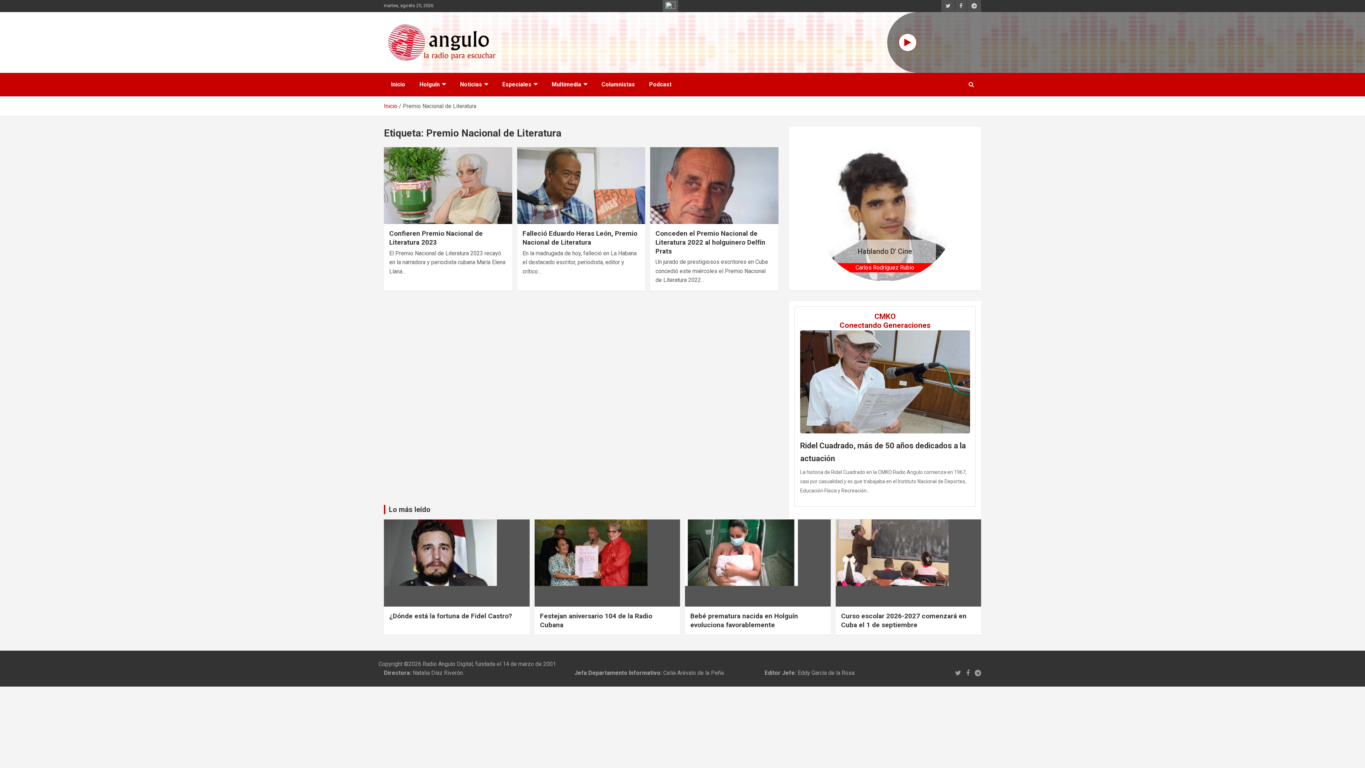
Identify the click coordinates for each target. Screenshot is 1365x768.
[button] (823, 208)
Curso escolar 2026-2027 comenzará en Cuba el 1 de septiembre (904, 620)
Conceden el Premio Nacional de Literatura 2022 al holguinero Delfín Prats (710, 242)
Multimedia (566, 84)
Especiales (516, 84)
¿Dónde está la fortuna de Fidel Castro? (450, 616)
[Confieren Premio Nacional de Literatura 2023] (448, 185)
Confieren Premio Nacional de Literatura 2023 (436, 237)
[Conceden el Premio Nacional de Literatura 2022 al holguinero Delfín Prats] (714, 185)
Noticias (471, 84)
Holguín (429, 84)
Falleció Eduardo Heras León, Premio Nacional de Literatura (580, 237)
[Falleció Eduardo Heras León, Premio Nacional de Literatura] (581, 185)
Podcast (660, 84)
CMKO (885, 316)
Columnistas (618, 84)
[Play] (908, 42)
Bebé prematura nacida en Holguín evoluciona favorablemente (744, 620)
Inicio (398, 84)
